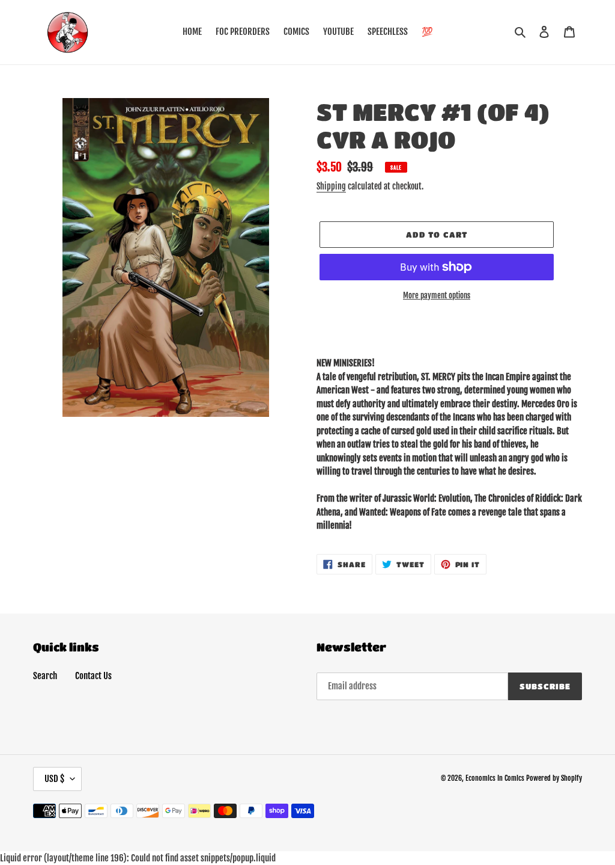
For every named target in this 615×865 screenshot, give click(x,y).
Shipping (331, 186)
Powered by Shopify (554, 778)
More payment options (436, 295)
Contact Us (93, 676)
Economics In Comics (494, 778)
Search (45, 676)
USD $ (54, 778)
